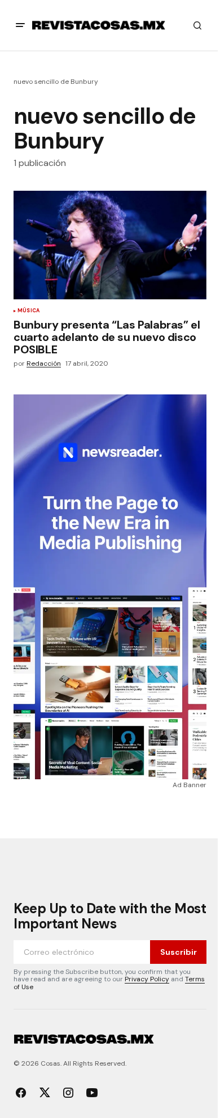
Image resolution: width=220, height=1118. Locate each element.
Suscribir (178, 952)
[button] (20, 25)
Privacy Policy (147, 979)
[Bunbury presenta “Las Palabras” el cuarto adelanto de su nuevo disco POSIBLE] (110, 245)
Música (28, 311)
